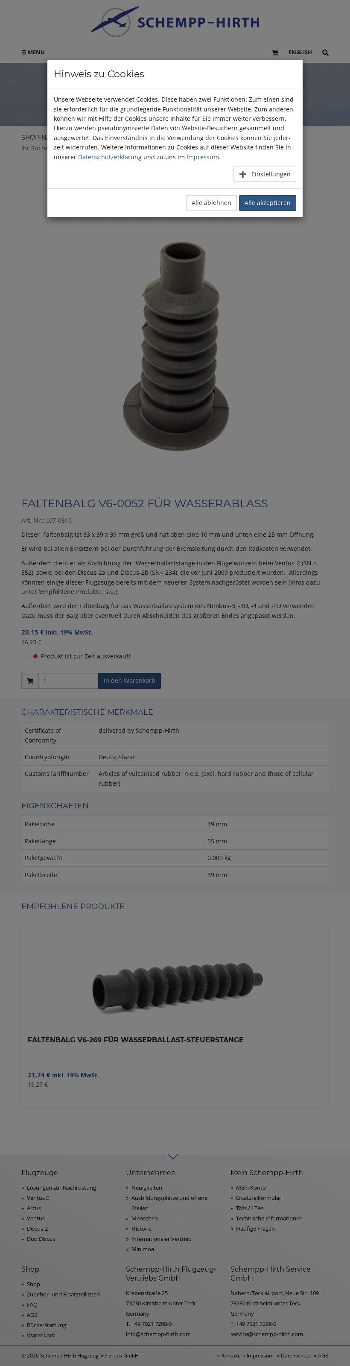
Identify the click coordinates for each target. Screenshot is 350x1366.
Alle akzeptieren (268, 203)
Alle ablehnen (211, 203)
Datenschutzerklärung (110, 157)
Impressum (203, 157)
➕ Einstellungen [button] (265, 174)
